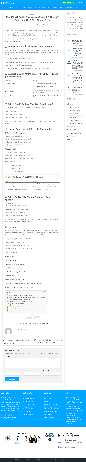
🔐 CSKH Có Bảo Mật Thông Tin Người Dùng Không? (21, 309)
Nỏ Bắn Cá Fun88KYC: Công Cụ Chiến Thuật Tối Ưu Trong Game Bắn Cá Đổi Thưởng (77, 64)
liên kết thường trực (44, 323)
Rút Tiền (38, 7)
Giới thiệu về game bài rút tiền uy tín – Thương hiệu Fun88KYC (77, 90)
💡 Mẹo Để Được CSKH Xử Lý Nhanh (17, 307)
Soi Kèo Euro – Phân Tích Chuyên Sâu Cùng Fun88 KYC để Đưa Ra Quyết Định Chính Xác (77, 78)
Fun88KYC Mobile (10, 276)
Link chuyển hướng (73, 120)
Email (25, 370)
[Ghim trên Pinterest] (35, 317)
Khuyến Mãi (46, 7)
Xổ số (69, 139)
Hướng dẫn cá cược (71, 7)
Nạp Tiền (30, 7)
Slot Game (70, 130)
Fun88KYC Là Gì (10, 256)
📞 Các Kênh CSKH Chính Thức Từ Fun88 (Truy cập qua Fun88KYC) (26, 297)
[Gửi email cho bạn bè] (32, 317)
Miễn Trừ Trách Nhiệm (51, 408)
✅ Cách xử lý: (13, 305)
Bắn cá (69, 104)
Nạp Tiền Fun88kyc (28, 401)
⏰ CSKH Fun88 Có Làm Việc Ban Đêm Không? (20, 299)
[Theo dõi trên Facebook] (2, 417)
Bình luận (8, 356)
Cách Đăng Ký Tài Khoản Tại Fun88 (15, 264)
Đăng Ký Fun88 (21, 7)
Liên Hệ (46, 401)
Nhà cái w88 (71, 127)
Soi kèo (61, 7)
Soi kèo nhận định (72, 133)
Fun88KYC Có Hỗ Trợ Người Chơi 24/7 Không (19, 287)
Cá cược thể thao (72, 107)
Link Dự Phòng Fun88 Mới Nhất (14, 279)
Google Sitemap (49, 417)
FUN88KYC (10, 7)
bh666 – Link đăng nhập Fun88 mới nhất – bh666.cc (77, 41)
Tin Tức (32, 14)
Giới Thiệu (47, 398)
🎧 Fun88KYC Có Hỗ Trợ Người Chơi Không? (19, 295)
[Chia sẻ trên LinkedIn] (38, 317)
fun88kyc (15, 41)
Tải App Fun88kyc (28, 414)
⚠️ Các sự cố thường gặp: (17, 303)
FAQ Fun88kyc (27, 411)
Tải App (54, 7)
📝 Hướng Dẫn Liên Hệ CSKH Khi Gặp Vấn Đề (20, 301)
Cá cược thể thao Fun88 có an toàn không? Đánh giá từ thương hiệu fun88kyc (77, 52)
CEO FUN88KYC (49, 414)
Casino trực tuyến (72, 110)
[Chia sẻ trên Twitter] (29, 317)
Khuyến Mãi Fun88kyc (29, 404)
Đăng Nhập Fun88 (10, 260)
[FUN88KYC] (8, 3)
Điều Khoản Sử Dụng (50, 411)
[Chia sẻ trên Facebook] (26, 317)
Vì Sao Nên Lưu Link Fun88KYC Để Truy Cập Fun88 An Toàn (23, 283)
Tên (6, 370)
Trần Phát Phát (40, 25)
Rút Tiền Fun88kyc (28, 408)
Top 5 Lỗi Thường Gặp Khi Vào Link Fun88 (17, 272)
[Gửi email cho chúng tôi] (11, 417)
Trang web (46, 370)
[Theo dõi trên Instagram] (5, 417)
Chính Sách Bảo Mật (50, 404)
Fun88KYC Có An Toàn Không (14, 268)
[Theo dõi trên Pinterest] (15, 417)
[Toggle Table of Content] (43, 292)
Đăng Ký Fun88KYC (29, 398)
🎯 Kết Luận (10, 311)
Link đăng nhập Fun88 (74, 123)
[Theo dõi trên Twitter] (8, 417)
